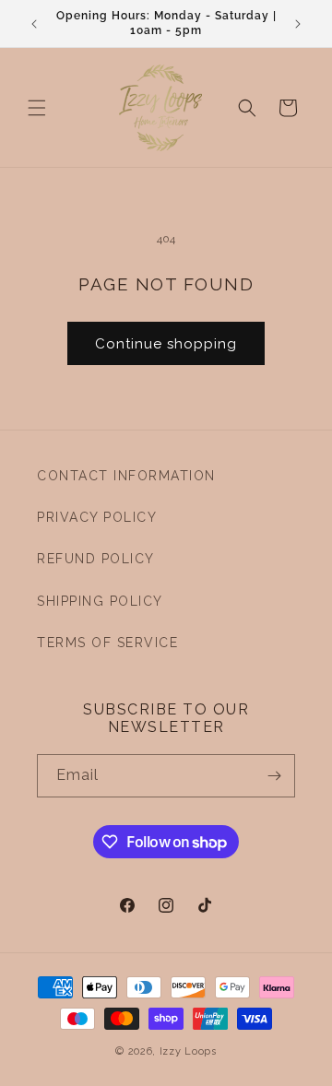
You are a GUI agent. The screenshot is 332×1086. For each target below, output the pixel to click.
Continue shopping (166, 344)
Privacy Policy (97, 517)
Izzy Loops (188, 1051)
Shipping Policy (100, 601)
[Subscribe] (274, 775)
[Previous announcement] (34, 24)
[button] (37, 108)
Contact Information (126, 475)
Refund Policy (96, 558)
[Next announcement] (298, 24)
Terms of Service (107, 642)
